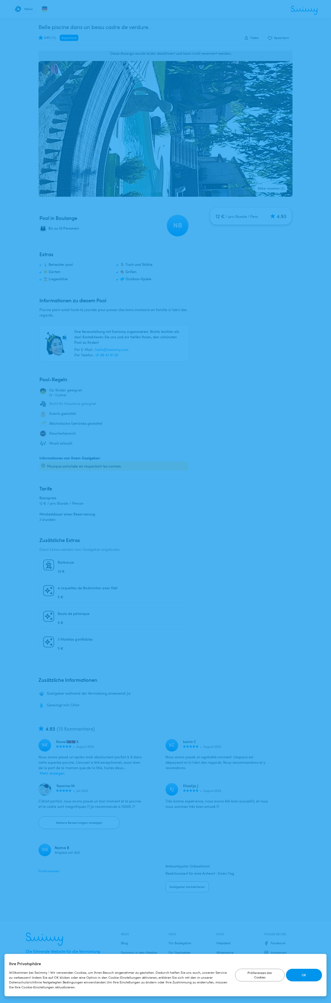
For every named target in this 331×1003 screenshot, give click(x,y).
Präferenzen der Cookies (259, 975)
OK (304, 975)
